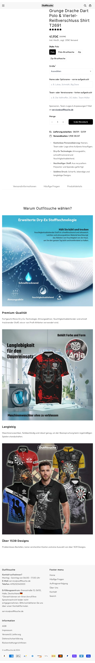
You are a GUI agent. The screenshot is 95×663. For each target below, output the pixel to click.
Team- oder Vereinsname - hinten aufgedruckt (70, 92)
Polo (53, 52)
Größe (52, 66)
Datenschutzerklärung (12, 638)
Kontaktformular (20, 606)
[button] (55, 29)
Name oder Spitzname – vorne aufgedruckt (69, 79)
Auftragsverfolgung (59, 583)
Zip (79, 52)
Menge (52, 116)
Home (52, 575)
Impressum (7, 630)
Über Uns (54, 587)
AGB (4, 626)
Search (53, 596)
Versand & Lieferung (11, 634)
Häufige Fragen (57, 579)
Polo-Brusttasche (66, 52)
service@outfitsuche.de (62, 109)
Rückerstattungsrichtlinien (14, 642)
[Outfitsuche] (47, 5)
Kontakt (53, 591)
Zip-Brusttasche (58, 58)
